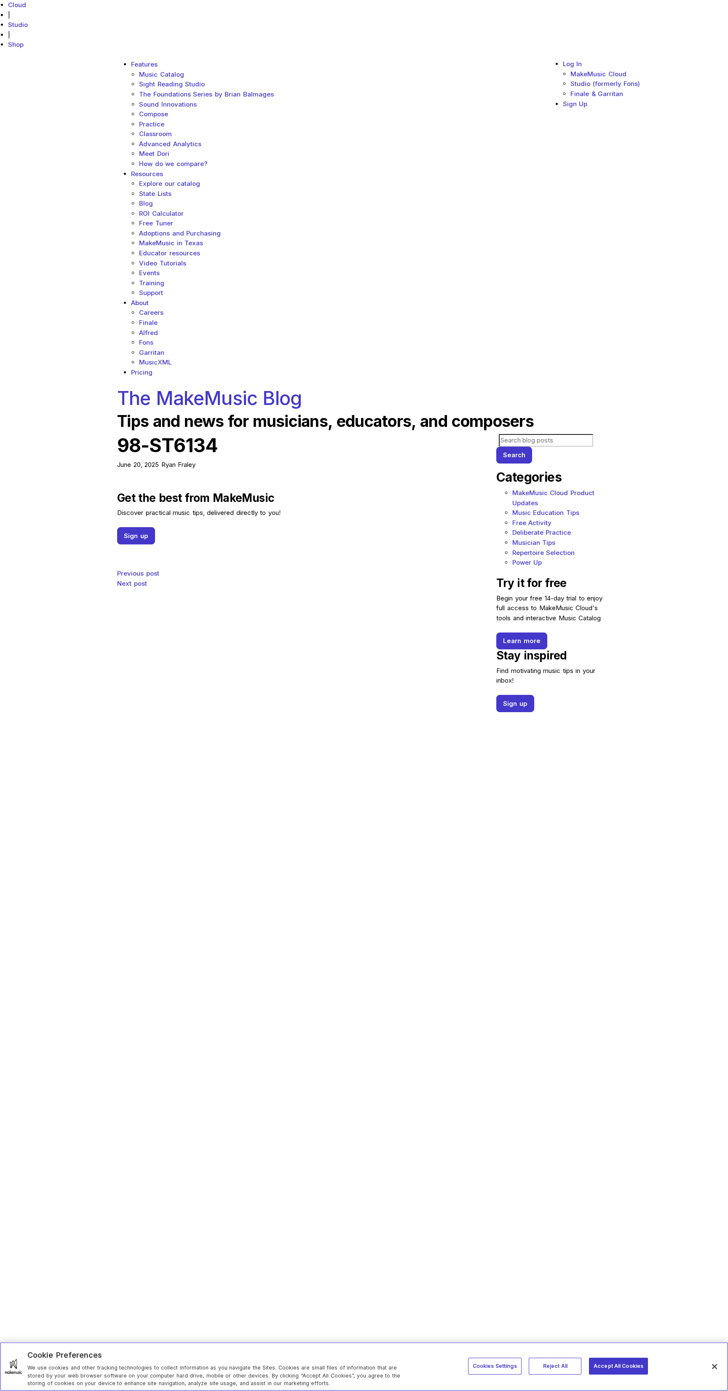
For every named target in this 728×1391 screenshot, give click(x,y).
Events (149, 273)
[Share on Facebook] (300, 549)
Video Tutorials (162, 263)
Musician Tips (534, 543)
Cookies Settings (495, 1365)
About (140, 303)
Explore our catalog (169, 184)
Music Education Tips (545, 513)
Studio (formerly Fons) (605, 84)
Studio (18, 25)
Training (151, 283)
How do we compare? (173, 164)
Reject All (555, 1365)
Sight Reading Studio (172, 84)
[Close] (714, 1366)
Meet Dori (154, 154)
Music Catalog (161, 74)
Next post (132, 583)
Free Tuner (156, 223)
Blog (146, 203)
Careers (151, 312)
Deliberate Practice (541, 532)
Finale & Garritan (596, 94)
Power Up (527, 562)
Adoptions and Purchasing (180, 233)
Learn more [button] (522, 641)
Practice (151, 124)
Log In (572, 64)
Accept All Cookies (618, 1365)
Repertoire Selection (543, 553)
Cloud (17, 5)
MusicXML (155, 362)
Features (144, 64)
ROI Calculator (161, 213)
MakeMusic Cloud (598, 74)
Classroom (155, 134)
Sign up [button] (136, 536)
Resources (147, 174)
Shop (16, 44)
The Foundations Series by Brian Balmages (206, 94)
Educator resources (169, 253)
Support (151, 293)
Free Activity (532, 523)
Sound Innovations (168, 104)
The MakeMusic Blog (209, 398)
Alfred (148, 333)
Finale (148, 323)
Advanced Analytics (170, 144)
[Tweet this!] (300, 557)
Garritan (151, 352)
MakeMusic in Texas (171, 243)
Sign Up (575, 104)
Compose (153, 114)
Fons (146, 342)
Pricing (142, 372)
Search (514, 455)
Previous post (138, 573)
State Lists (155, 194)
